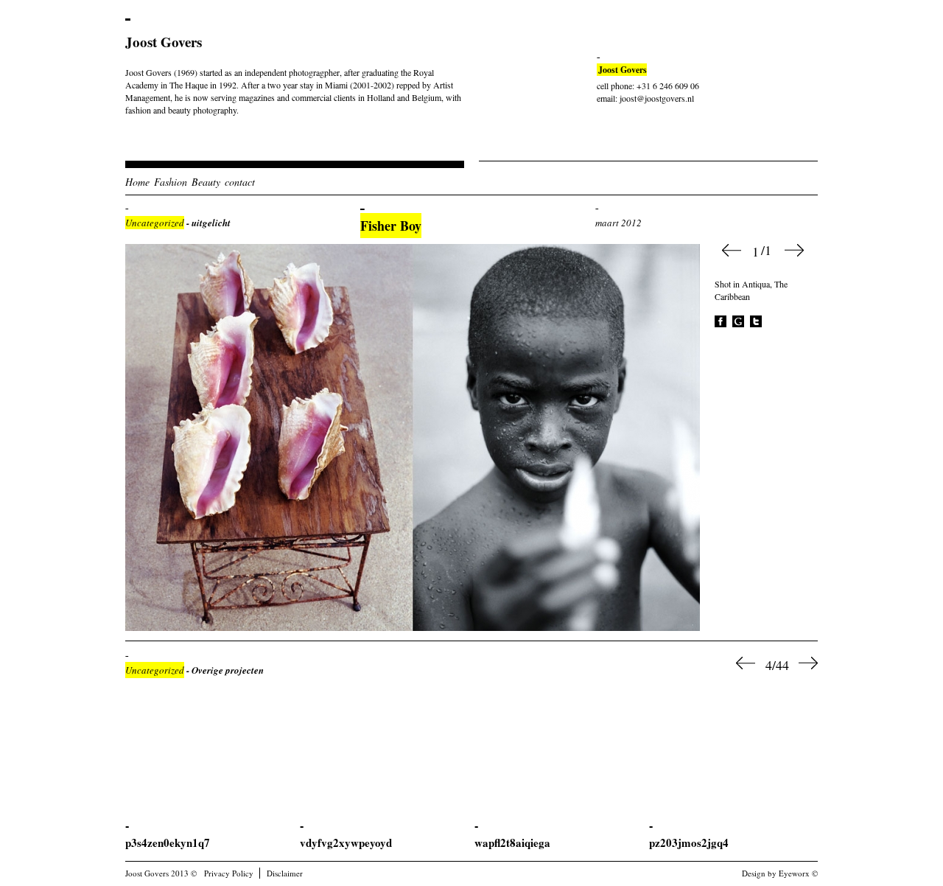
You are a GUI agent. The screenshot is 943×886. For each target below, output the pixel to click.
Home (137, 182)
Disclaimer (285, 873)
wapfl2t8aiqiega (512, 842)
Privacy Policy (228, 873)
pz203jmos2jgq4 (689, 842)
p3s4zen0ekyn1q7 (167, 842)
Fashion (170, 182)
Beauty (206, 182)
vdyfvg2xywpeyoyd (346, 842)
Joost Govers (163, 42)
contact (240, 182)
